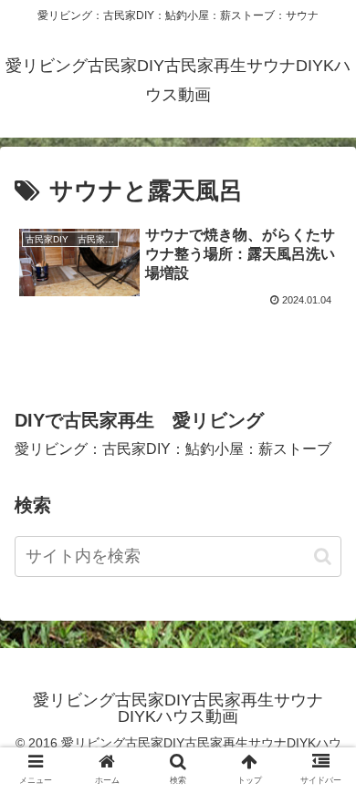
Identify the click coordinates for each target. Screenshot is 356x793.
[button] (323, 556)
